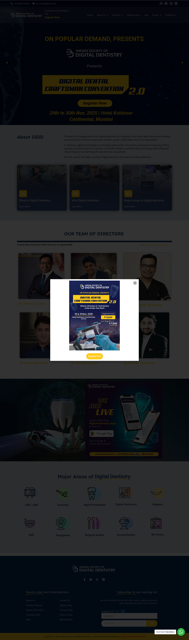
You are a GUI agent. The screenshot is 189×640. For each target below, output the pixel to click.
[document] (94, 320)
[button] (135, 283)
